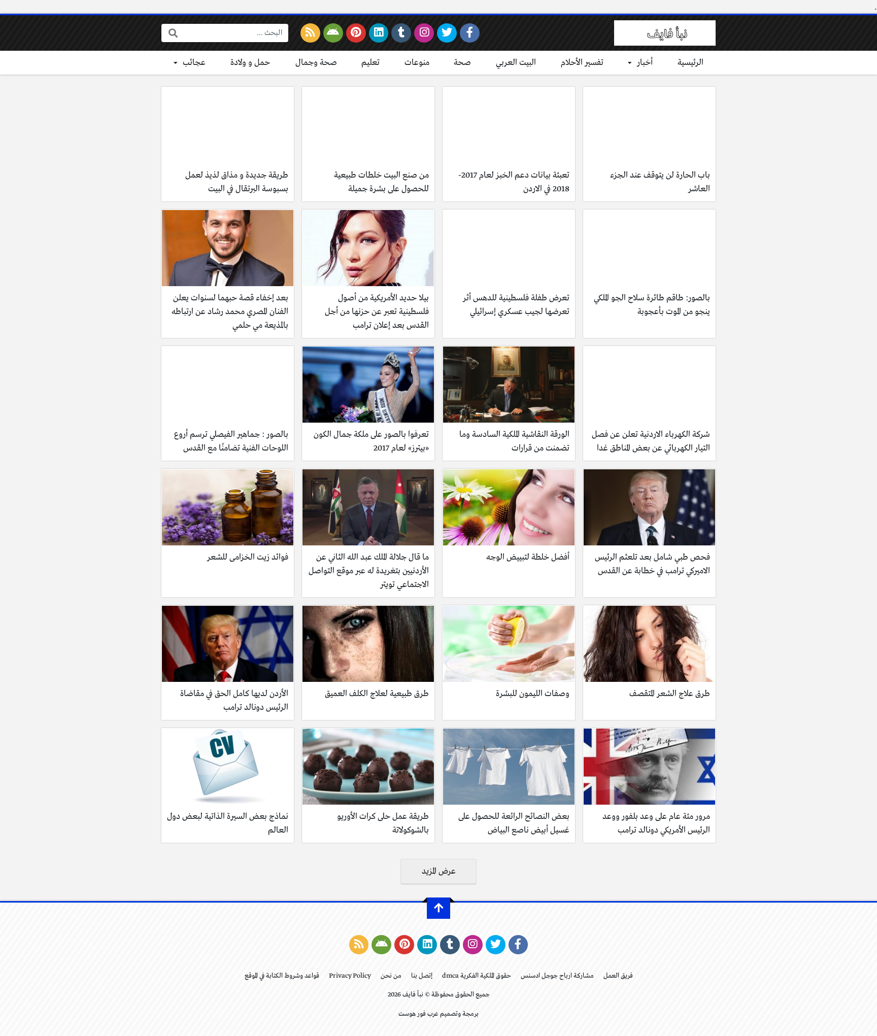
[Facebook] (470, 33)
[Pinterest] (356, 33)
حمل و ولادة (250, 62)
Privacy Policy (350, 976)
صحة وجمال (316, 62)
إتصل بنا (421, 976)
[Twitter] (447, 33)
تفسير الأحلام (582, 62)
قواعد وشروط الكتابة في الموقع (282, 976)
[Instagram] (424, 33)
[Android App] (333, 33)
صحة (462, 62)
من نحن (391, 976)
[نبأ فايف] (665, 33)
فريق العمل (618, 976)
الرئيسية (690, 62)
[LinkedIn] (379, 33)
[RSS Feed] (310, 33)
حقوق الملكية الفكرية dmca (476, 976)
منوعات (416, 62)
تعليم (370, 62)
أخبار (645, 62)
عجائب (194, 62)
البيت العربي (516, 62)
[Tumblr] (401, 33)
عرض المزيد (439, 871)
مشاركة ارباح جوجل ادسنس (557, 976)
